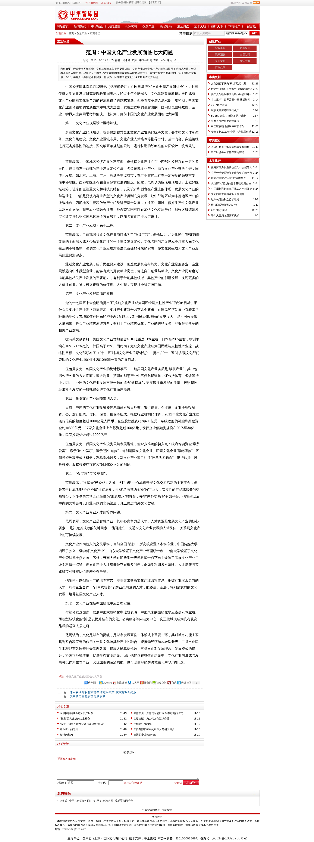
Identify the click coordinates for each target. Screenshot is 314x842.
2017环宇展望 (219, 104)
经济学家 (245, 60)
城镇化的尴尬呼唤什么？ (225, 110)
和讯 (173, 682)
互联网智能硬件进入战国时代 (76, 713)
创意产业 (148, 26)
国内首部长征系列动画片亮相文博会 (154, 729)
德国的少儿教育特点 (145, 734)
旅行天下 (217, 26)
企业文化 (220, 60)
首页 (71, 33)
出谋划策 (245, 54)
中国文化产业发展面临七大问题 (84, 676)
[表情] (72, 758)
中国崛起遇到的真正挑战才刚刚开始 (231, 188)
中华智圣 (97, 26)
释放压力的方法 (69, 729)
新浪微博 (122, 682)
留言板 (251, 26)
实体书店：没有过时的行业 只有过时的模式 (158, 713)
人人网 (135, 682)
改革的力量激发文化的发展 (88, 696)
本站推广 (234, 26)
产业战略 (220, 67)
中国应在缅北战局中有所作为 (227, 126)
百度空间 (161, 682)
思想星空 (114, 26)
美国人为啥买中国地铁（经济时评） (231, 94)
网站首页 (63, 26)
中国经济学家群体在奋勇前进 (227, 152)
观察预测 (220, 54)
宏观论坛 (95, 33)
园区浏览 (183, 26)
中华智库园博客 (151, 809)
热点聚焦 (245, 48)
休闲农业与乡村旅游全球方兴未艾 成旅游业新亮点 (103, 692)
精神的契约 (66, 734)
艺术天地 (200, 26)
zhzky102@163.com (74, 829)
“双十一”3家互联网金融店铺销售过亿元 (82, 723)
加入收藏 (235, 2)
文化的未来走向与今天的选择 (227, 194)
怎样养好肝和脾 (142, 723)
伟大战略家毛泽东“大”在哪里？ (228, 178)
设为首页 (247, 2)
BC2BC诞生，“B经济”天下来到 (228, 115)
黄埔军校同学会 (124, 800)
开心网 (148, 682)
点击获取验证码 (133, 782)
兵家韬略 (131, 26)
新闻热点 (80, 26)
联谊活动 (166, 26)
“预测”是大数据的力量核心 (75, 718)
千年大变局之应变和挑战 (225, 215)
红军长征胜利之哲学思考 (225, 121)
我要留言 (167, 809)
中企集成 (62, 800)
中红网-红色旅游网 (102, 800)
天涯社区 (186, 682)
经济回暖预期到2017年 (224, 204)
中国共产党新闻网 (79, 800)
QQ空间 (107, 682)
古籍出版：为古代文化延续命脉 (151, 718)
